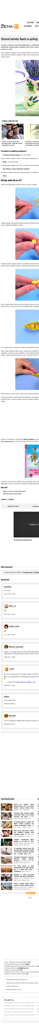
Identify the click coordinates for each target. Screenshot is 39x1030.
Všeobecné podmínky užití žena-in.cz (16, 980)
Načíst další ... (30, 893)
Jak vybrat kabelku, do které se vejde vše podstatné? (19, 1009)
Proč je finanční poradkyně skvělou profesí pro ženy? (18, 1012)
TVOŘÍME (11, 499)
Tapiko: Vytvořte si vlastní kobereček (14, 491)
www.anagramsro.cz (7, 441)
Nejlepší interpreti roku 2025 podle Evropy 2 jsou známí (19, 1015)
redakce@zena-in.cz (23, 968)
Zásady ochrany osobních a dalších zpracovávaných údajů (22, 983)
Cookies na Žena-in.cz (12, 986)
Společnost (28, 26)
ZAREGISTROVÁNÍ (28, 572)
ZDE (29, 962)
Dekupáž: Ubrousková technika (12, 493)
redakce (27, 964)
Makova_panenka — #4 (27, 682)
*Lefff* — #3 (8, 652)
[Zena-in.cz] (11, 26)
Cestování (30, 22)
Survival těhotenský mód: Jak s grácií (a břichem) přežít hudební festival (20, 1003)
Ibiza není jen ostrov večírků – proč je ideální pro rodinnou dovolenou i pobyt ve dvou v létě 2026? (20, 1006)
